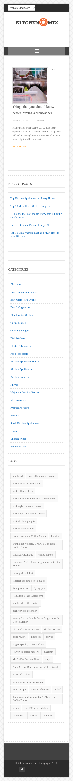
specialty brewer (40, 689)
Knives (14, 384)
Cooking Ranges (19, 330)
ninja (48, 659)
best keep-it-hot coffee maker (28, 513)
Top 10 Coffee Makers (36, 707)
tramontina (19, 715)
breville (55, 536)
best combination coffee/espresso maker (34, 498)
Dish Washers (17, 338)
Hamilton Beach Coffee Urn (28, 595)
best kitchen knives (23, 528)
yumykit (48, 715)
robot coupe (19, 689)
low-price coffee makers (26, 651)
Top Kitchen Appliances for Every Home (32, 198)
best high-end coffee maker (27, 506)
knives (49, 636)
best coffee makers (23, 490)
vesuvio (34, 715)
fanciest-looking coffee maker (29, 580)
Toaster (14, 430)
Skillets (14, 415)
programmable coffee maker (28, 681)
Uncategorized (18, 438)
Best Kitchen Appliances (23, 291)
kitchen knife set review (26, 629)
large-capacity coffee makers (28, 644)
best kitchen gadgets (24, 521)
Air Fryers (15, 284)
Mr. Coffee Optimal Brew (26, 659)
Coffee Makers (18, 322)
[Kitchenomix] (36, 25)
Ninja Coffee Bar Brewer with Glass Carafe (36, 666)
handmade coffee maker (26, 603)
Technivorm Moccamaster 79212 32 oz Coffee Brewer (34, 698)
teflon (16, 707)
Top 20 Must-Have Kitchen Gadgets (30, 206)
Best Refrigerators (20, 307)
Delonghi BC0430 (23, 573)
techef (57, 689)
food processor (21, 588)
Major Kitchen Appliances (24, 392)
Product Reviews (19, 407)
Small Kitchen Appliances (24, 423)
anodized (18, 475)
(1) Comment (38, 120)
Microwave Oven (19, 400)
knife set (36, 636)
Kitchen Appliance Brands (24, 361)
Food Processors (19, 353)
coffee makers (45, 554)
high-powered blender (25, 610)
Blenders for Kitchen (21, 315)
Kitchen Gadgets (19, 376)
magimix (48, 651)
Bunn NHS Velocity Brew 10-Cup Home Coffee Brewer (35, 545)
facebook (22, 769)
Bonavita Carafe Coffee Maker (29, 536)
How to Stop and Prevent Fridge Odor (30, 225)
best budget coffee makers (27, 483)
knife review (19, 636)
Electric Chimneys (20, 345)
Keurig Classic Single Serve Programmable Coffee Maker (36, 620)
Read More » (19, 146)
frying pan (39, 588)
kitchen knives (52, 629)
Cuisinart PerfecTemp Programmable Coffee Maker (36, 564)
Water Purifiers (18, 446)
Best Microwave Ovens (23, 299)
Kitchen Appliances (21, 369)
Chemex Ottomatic (23, 554)
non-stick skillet (21, 674)
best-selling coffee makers (42, 475)
